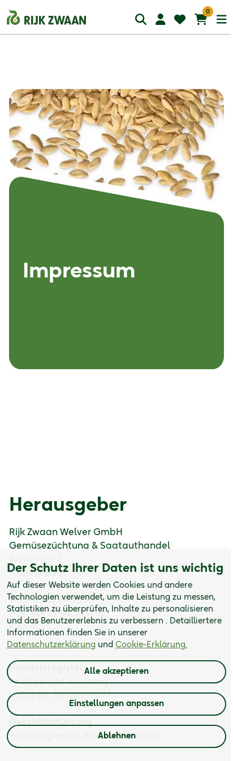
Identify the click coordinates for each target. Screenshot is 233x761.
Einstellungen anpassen (116, 704)
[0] (201, 19)
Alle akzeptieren (116, 672)
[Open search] (140, 19)
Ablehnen (117, 736)
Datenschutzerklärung (51, 645)
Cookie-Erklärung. (151, 645)
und (97, 645)
